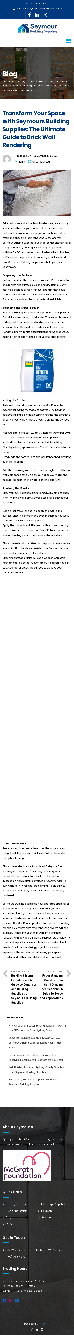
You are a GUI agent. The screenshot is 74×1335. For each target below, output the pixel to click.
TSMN (44, 1323)
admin (22, 161)
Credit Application (16, 1210)
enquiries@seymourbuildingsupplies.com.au (40, 8)
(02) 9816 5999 (38, 3)
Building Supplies (16, 1204)
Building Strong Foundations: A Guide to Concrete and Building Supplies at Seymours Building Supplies (24, 989)
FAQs (9, 1224)
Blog (8, 1217)
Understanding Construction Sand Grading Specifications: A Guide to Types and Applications (51, 987)
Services (46, 1217)
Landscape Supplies (53, 1204)
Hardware (47, 1210)
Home (6, 81)
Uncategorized (24, 81)
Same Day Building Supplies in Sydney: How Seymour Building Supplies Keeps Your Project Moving (36, 1042)
